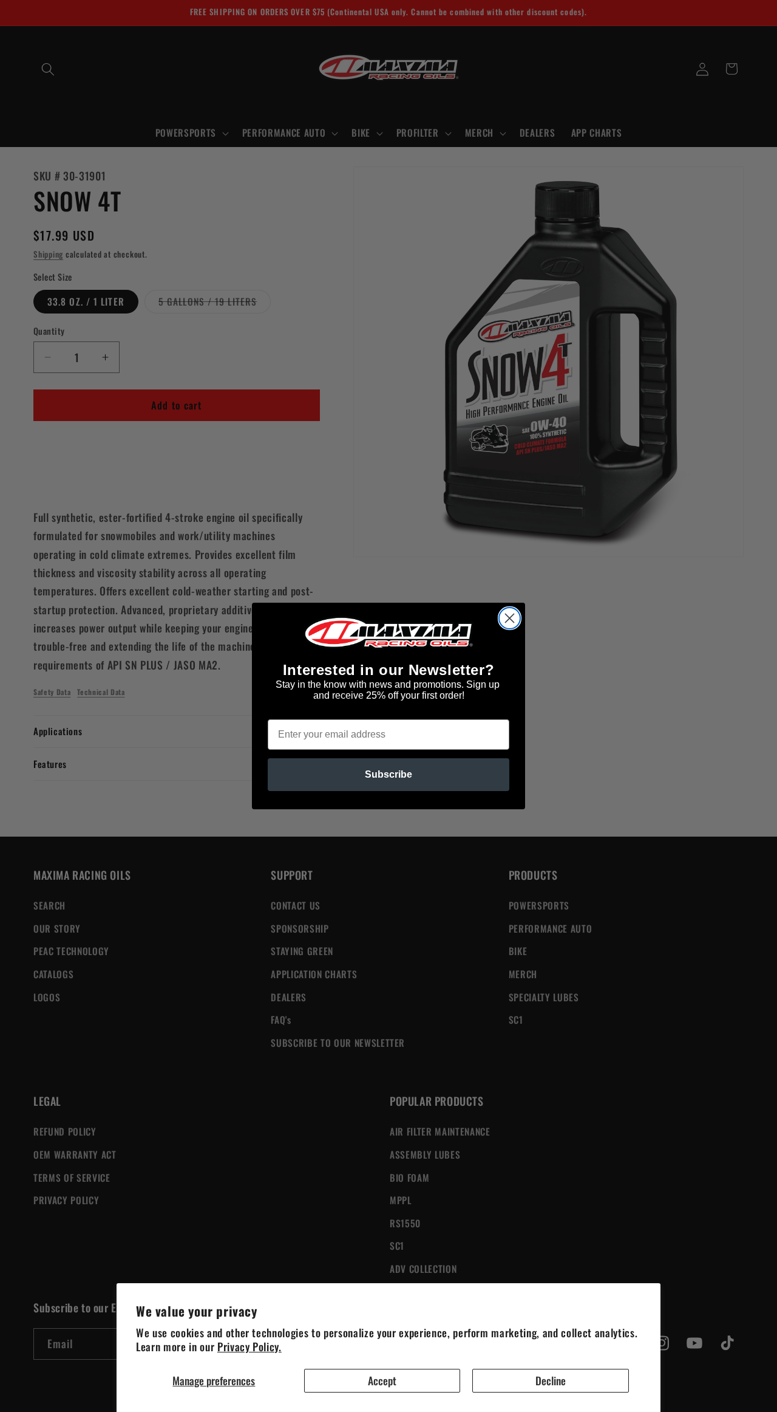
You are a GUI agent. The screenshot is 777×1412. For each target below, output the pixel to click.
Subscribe (388, 774)
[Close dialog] (509, 618)
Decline (550, 1380)
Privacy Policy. (249, 1346)
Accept (382, 1380)
